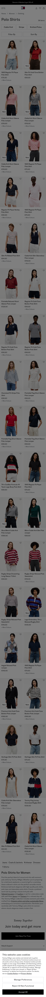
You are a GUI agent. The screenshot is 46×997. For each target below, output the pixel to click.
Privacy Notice (26, 973)
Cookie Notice (12, 973)
